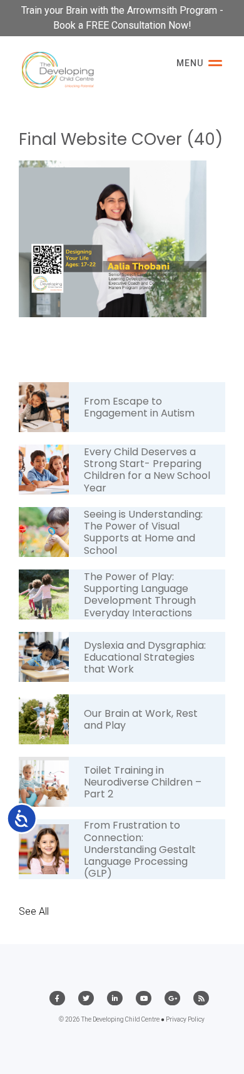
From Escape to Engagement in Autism (139, 407)
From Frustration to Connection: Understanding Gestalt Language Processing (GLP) (140, 849)
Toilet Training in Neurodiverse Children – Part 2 (142, 782)
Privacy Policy (185, 1019)
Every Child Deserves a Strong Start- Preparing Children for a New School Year (147, 470)
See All (34, 911)
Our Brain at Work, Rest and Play (141, 719)
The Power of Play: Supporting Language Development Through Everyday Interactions (140, 594)
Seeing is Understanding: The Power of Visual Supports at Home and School (143, 532)
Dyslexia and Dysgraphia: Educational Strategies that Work (145, 657)
